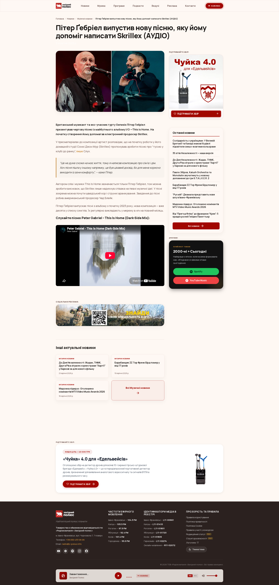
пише (79, 151)
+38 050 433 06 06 (75, 539)
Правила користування (197, 517)
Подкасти (138, 5)
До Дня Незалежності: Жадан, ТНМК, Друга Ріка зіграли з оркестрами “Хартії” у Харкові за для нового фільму (195, 162)
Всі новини (196, 226)
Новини (85, 5)
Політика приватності (196, 521)
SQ (195, 576)
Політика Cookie (194, 525)
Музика (101, 5)
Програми (119, 5)
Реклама (172, 5)
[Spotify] (72, 551)
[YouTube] (58, 551)
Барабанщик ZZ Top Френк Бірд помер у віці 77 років (195, 187)
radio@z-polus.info (72, 544)
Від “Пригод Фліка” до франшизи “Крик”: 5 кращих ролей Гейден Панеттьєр (195, 215)
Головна (60, 18)
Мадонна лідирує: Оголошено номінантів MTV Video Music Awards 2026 (196, 206)
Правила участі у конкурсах (200, 530)
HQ (190, 576)
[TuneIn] (65, 551)
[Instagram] (79, 551)
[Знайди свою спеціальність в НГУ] (110, 315)
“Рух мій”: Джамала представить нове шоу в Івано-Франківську (194, 196)
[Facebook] (86, 551)
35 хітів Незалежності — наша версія (193, 153)
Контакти (190, 5)
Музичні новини (84, 18)
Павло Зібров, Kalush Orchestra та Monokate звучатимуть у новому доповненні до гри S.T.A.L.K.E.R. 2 (192, 175)
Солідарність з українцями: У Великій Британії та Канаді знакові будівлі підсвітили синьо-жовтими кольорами (194, 143)
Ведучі (155, 5)
